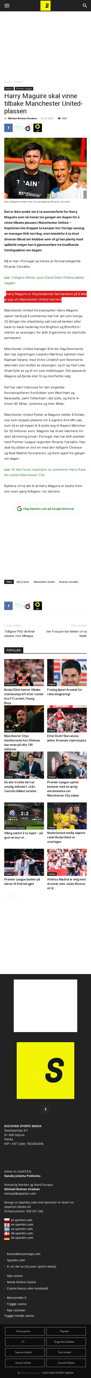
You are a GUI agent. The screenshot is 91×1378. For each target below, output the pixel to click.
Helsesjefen (23, 1331)
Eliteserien (11, 684)
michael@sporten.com (20, 1193)
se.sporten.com (22, 1229)
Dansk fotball (23, 1363)
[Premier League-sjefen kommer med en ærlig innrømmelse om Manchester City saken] (67, 765)
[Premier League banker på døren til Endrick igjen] (24, 862)
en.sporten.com (22, 1224)
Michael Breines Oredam (22, 118)
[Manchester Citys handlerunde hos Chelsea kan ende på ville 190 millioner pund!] (24, 718)
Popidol (64, 1331)
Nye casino (14, 1276)
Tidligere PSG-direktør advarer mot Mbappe (19, 634)
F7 (23, 1342)
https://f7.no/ (18, 128)
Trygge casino (16, 1304)
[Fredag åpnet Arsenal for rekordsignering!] (67, 672)
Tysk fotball (64, 1352)
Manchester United (44, 581)
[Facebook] (8, 128)
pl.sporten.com (21, 1220)
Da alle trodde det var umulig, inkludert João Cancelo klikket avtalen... (21, 787)
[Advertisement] (45, 42)
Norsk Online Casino (21, 1282)
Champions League (15, 827)
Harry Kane (23, 581)
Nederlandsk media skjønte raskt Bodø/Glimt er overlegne (66, 837)
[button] (7, 5)
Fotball (18, 82)
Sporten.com (28, 1202)
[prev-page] (7, 897)
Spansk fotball (23, 1352)
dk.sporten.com (22, 1233)
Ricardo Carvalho (68, 581)
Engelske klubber (64, 1342)
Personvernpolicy (30, 1373)
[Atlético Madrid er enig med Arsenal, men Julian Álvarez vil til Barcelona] (67, 862)
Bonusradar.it (16, 1298)
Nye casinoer (16, 1310)
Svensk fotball (66, 1363)
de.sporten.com (22, 1238)
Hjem (7, 82)
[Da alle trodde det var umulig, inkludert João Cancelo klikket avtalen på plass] (24, 765)
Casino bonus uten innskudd (27, 1288)
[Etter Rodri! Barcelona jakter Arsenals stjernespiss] (67, 718)
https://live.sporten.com (37, 128)
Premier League (24, 88)
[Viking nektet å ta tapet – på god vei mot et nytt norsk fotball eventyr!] (24, 816)
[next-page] (13, 897)
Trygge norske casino (19, 1316)
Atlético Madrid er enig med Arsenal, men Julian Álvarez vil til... (66, 884)
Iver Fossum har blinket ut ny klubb (66, 634)
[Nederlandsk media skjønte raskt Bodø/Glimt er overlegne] (67, 815)
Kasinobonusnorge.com (23, 1254)
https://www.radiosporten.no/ (28, 128)
